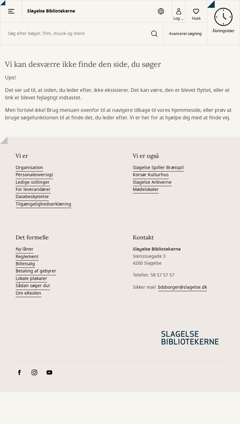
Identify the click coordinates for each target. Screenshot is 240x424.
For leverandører (33, 189)
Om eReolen (28, 293)
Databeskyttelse (32, 196)
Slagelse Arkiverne (152, 182)
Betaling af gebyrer (36, 271)
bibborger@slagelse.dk (182, 287)
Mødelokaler (146, 189)
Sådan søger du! (33, 285)
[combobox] (81, 33)
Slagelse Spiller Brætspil (158, 167)
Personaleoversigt (34, 175)
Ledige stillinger (33, 182)
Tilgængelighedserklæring (43, 204)
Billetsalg (25, 264)
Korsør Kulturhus (151, 175)
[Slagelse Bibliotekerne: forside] (190, 337)
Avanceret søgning (185, 34)
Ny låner (24, 249)
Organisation (29, 167)
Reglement (27, 256)
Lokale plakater (31, 278)
